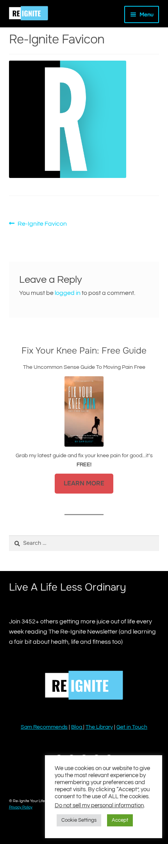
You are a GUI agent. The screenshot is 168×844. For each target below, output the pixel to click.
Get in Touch (131, 727)
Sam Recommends (44, 727)
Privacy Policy (20, 807)
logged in (67, 293)
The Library (99, 727)
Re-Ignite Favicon (42, 224)
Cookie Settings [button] (79, 820)
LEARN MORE (84, 483)
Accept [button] (120, 820)
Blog (77, 727)
